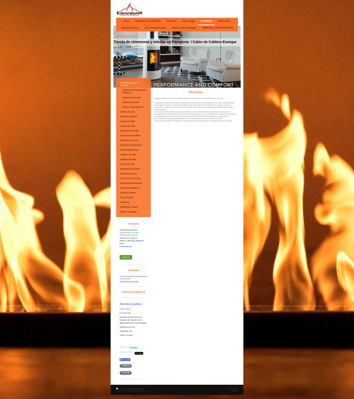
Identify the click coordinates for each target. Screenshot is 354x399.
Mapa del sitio (139, 389)
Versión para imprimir (126, 389)
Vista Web (234, 390)
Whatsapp (126, 257)
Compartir (126, 360)
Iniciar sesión (233, 388)
